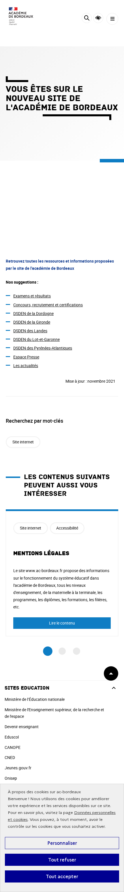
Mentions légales (41, 553)
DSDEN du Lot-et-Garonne (36, 339)
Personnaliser (62, 843)
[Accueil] (21, 17)
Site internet (23, 442)
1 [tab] (47, 651)
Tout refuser (62, 859)
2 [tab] (62, 651)
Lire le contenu (62, 623)
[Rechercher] (87, 19)
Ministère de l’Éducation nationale (35, 699)
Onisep (11, 778)
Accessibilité (98, 18)
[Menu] (112, 19)
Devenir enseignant (22, 726)
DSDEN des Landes (30, 330)
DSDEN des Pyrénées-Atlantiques (42, 348)
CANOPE (12, 747)
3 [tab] (76, 651)
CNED (10, 757)
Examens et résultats (32, 296)
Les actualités (25, 365)
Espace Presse (26, 357)
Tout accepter (62, 876)
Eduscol (12, 737)
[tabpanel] (62, 572)
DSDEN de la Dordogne (33, 313)
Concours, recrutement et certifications (48, 305)
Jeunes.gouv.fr (18, 767)
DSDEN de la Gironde (31, 322)
